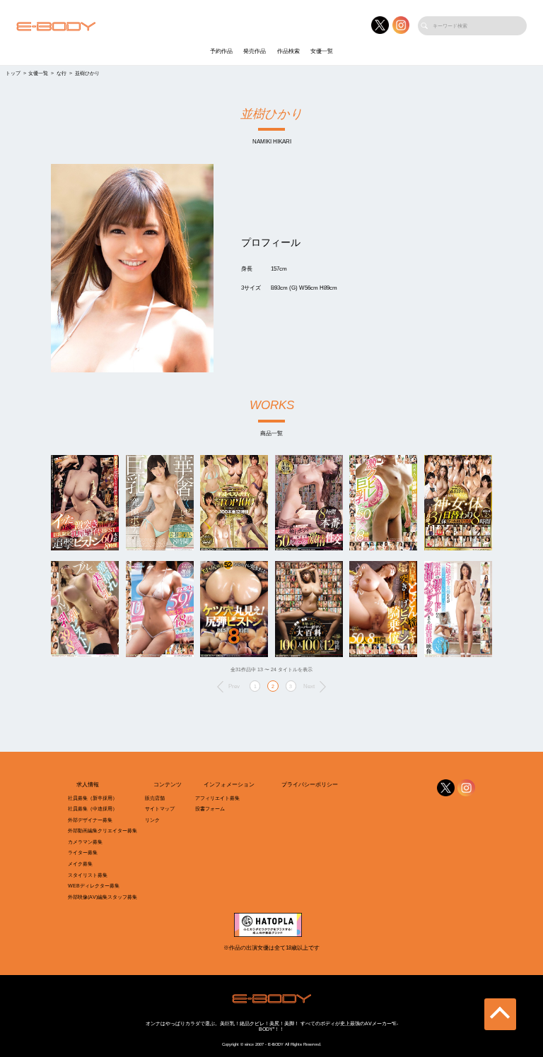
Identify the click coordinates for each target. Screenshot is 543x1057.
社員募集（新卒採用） (92, 798)
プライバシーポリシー (309, 784)
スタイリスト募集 (87, 875)
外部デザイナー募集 (90, 819)
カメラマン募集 (85, 841)
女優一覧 (321, 51)
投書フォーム (210, 808)
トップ (13, 73)
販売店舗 (155, 798)
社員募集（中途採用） (92, 808)
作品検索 (288, 51)
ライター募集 (83, 852)
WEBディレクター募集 (93, 885)
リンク (152, 819)
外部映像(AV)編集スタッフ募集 (102, 896)
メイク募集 (80, 863)
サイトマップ (160, 808)
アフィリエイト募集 (217, 798)
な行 (61, 73)
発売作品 (254, 51)
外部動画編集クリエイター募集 (102, 830)
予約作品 (221, 51)
